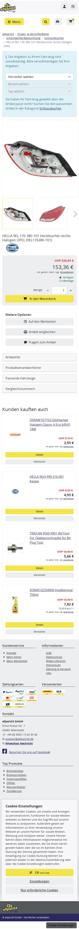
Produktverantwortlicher (23, 368)
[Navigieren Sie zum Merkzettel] (73, 6)
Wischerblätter (16, 787)
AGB (48, 653)
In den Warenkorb (43, 299)
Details (39, 454)
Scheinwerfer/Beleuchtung (23, 38)
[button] (46, 21)
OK (41, 872)
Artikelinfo (13, 357)
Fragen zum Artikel (42, 342)
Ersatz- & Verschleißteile (33, 34)
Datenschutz (54, 657)
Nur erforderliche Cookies (39, 890)
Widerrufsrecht (56, 661)
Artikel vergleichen (42, 332)
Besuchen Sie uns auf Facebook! (29, 752)
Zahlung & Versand (58, 669)
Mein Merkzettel (17, 661)
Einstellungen (39, 881)
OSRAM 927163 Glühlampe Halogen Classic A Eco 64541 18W (50, 424)
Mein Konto (14, 657)
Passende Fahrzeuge (20, 378)
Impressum (53, 665)
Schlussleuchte (54, 38)
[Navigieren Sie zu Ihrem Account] (64, 6)
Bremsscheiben (16, 775)
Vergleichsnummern (20, 389)
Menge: (38, 290)
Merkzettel (39, 461)
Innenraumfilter (17, 779)
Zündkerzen (14, 791)
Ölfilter (11, 783)
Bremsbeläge (15, 771)
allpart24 (8, 34)
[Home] (8, 7)
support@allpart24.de (19, 739)
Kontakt (11, 653)
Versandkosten (67, 272)
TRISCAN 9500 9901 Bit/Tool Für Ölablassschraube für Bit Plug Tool (50, 538)
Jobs (48, 673)
